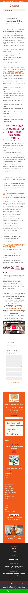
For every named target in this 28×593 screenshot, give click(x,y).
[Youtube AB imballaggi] (14, 451)
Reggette (7, 505)
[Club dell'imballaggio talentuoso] (14, 460)
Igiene (6, 494)
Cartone (7, 477)
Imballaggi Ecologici (9, 496)
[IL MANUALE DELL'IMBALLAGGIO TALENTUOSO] (14, 530)
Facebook (14, 548)
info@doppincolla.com (15, 308)
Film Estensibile (8, 486)
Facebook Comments (11, 347)
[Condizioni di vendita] (14, 398)
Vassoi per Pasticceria (10, 511)
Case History (15, 23)
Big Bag (6, 475)
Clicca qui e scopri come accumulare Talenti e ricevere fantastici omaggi (14, 467)
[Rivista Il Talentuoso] (14, 515)
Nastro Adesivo (9, 24)
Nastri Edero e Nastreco (10, 498)
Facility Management (9, 484)
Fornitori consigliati (9, 488)
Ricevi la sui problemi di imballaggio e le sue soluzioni (14, 537)
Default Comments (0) (11, 345)
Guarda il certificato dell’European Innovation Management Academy (14, 574)
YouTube (14, 549)
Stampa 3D (7, 509)
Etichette (7, 482)
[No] (26, 588)
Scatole (6, 507)
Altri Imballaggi (8, 473)
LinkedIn (14, 551)
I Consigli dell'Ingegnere (10, 492)
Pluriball (7, 503)
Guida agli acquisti (9, 490)
